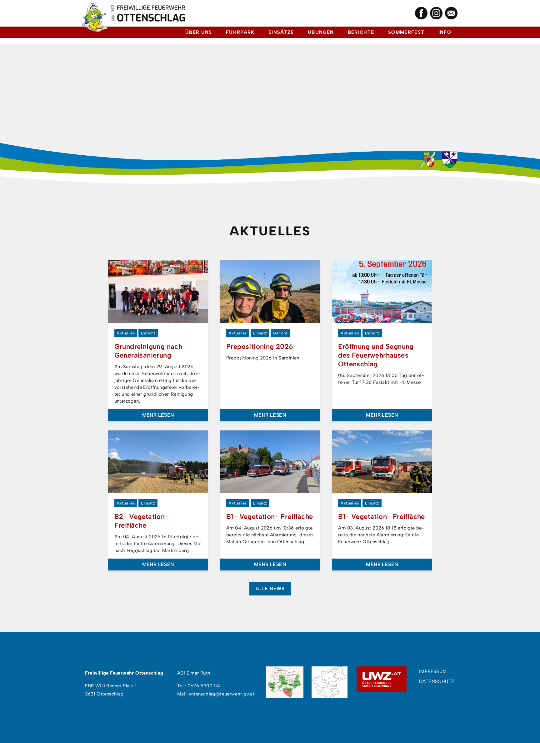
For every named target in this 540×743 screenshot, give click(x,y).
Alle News (270, 588)
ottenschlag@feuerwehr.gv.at (221, 694)
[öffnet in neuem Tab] (421, 13)
